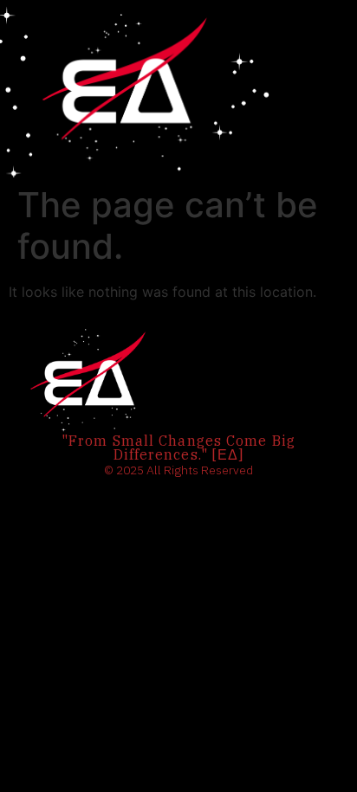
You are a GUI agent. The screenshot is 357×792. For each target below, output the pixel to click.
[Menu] (291, 89)
